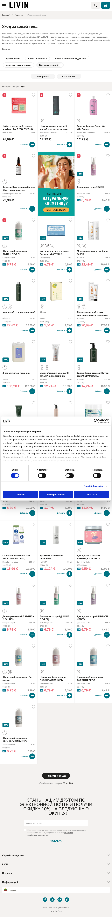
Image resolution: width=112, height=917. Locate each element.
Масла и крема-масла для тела (70, 58)
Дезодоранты (13, 58)
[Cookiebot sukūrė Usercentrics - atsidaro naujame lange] (96, 421)
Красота (19, 15)
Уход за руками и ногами (18, 65)
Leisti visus (91, 494)
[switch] (42, 475)
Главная (6, 15)
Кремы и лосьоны (37, 58)
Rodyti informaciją (93, 486)
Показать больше (56, 775)
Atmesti (20, 494)
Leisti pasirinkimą (56, 494)
